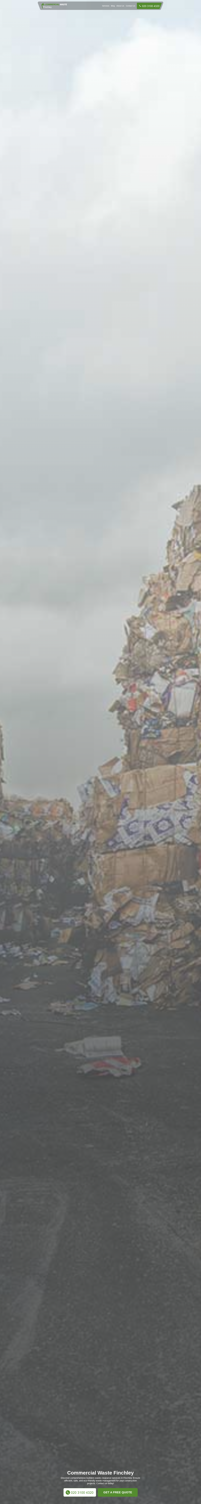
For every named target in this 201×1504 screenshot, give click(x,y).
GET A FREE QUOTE (117, 1492)
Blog (113, 6)
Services (105, 6)
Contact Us (130, 6)
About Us (120, 6)
